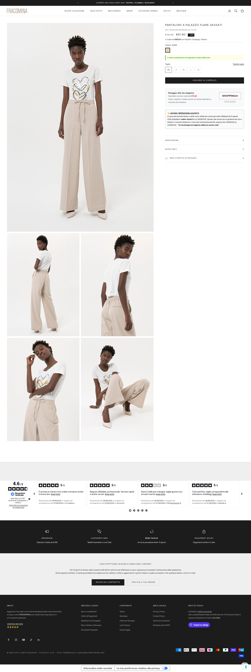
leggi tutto (55, 494)
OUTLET (167, 11)
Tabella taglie (238, 64)
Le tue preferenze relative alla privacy (138, 668)
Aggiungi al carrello (204, 80)
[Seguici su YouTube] (23, 639)
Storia (122, 611)
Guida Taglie (125, 630)
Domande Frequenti (89, 630)
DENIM (130, 11)
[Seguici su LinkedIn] (38, 639)
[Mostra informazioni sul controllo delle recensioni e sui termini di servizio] (29, 499)
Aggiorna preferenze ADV (91, 653)
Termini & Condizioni (161, 621)
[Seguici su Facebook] (8, 639)
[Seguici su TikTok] (31, 639)
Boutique (123, 616)
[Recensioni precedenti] (34, 494)
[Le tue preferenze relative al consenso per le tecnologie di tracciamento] (246, 667)
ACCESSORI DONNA (148, 11)
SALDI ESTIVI (96, 11)
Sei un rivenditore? (89, 611)
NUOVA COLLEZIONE (74, 11)
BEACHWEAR (114, 11)
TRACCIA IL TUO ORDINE (143, 582)
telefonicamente (205, 611)
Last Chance (125, 625)
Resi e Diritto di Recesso (91, 625)
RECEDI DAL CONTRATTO (108, 582)
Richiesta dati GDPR (161, 625)
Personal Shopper (127, 621)
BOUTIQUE (182, 11)
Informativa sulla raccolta (98, 668)
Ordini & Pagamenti (89, 616)
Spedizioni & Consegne (91, 621)
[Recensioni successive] (242, 494)
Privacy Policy (159, 611)
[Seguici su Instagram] (16, 639)
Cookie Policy (159, 616)
